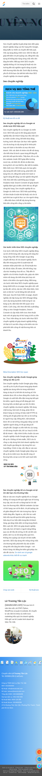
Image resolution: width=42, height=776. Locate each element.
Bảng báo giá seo (33, 772)
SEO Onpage (22, 772)
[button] (39, 3)
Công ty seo (19, 767)
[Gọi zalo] (39, 759)
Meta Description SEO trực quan (15, 372)
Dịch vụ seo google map (31, 771)
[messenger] (39, 766)
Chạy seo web (8, 590)
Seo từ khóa (13, 769)
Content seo (13, 772)
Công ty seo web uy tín (32, 767)
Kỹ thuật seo (34, 590)
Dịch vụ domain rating (26, 769)
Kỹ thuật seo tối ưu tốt (11, 118)
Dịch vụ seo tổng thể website (12, 771)
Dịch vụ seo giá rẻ (8, 767)
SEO (21, 20)
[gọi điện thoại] (39, 752)
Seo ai (5, 772)
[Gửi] (34, 4)
